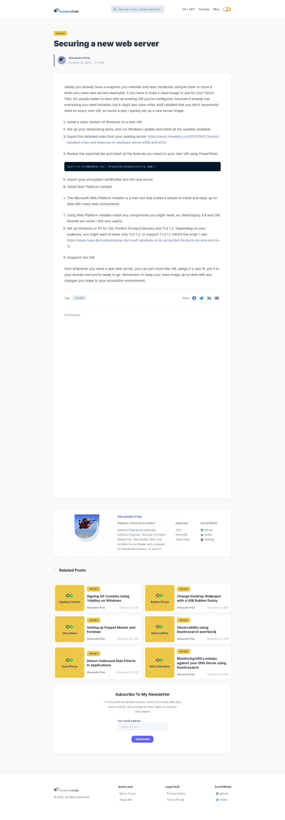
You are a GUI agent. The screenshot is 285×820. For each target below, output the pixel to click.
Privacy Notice (176, 793)
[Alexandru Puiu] (63, 60)
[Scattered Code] (81, 9)
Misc (216, 9)
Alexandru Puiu (129, 517)
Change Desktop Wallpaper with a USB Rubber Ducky (199, 598)
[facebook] (194, 299)
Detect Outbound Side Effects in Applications (111, 663)
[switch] (227, 9)
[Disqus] (142, 358)
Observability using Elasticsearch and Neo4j (196, 629)
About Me (125, 799)
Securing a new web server (106, 43)
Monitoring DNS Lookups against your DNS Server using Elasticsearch (201, 663)
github (208, 530)
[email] (217, 299)
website (209, 539)
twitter (208, 534)
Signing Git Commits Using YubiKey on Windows (108, 598)
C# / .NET (189, 9)
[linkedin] (209, 299)
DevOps (204, 9)
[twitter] (202, 299)
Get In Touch (127, 793)
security (79, 298)
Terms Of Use (175, 799)
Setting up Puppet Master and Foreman (111, 629)
